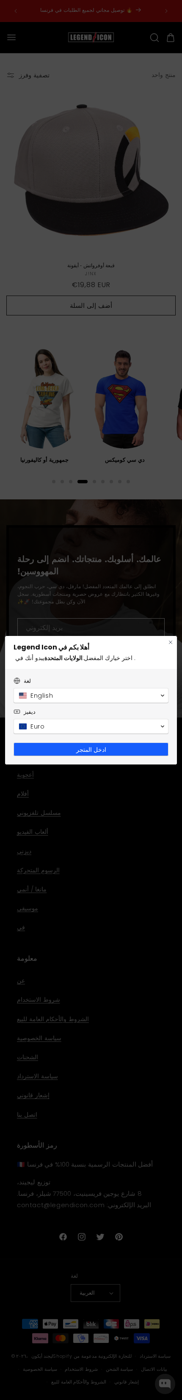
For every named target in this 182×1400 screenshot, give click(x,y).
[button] (91, 695)
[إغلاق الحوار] (170, 642)
